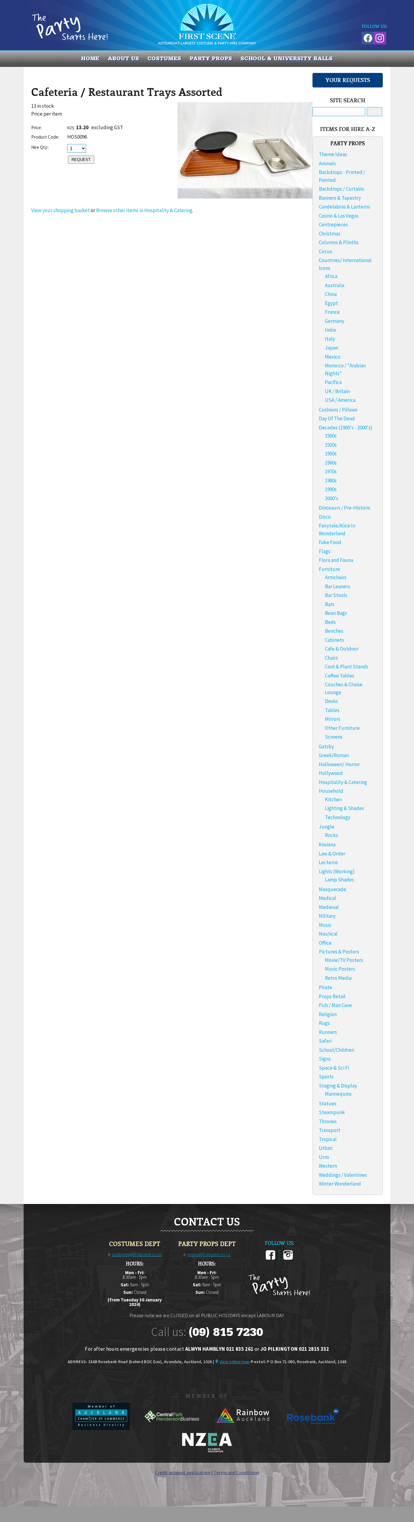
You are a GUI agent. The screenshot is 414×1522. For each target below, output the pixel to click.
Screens (333, 736)
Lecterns (328, 862)
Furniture (329, 569)
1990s (331, 489)
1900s (331, 435)
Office (325, 943)
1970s (331, 471)
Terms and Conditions (236, 1472)
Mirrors (332, 719)
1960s (331, 462)
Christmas (329, 233)
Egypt (331, 303)
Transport (329, 1130)
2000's (331, 498)
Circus (325, 251)
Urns (324, 1157)
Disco (325, 516)
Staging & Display (338, 1085)
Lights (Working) (337, 871)
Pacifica (333, 382)
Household (331, 791)
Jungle (326, 826)
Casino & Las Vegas (339, 215)
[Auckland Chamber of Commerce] (101, 1428)
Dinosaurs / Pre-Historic (345, 507)
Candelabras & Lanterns (344, 206)
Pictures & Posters (339, 951)
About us (123, 58)
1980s (331, 480)
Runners (328, 1032)
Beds (330, 622)
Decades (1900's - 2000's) (345, 427)
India (330, 329)
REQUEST (81, 159)
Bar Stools (336, 595)
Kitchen (333, 799)
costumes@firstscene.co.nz (137, 1254)
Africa (331, 276)
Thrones (328, 1121)
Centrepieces (333, 224)
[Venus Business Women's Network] (207, 1451)
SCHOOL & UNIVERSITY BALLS (287, 58)
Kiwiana (327, 844)
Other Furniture (342, 728)
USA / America (340, 400)
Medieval (329, 907)
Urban (325, 1148)
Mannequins (338, 1094)
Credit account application (182, 1472)
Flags (324, 551)
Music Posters (340, 969)
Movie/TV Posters (344, 960)
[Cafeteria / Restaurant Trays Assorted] (245, 196)
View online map (234, 1361)
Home (90, 58)
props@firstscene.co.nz (209, 1254)
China (331, 294)
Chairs (331, 657)
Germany (334, 321)
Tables (332, 710)
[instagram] (288, 1258)
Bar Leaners (337, 586)
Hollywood (331, 773)
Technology (337, 817)
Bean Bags (336, 613)
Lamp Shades (339, 879)
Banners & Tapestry (340, 198)
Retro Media (338, 978)
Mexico (332, 356)
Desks (331, 701)
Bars (329, 604)
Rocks (331, 835)
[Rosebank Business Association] (313, 1428)
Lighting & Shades (344, 808)
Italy (330, 339)
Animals (327, 163)
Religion (328, 1014)
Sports (326, 1076)
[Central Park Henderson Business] (172, 1428)
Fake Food (330, 542)
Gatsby (326, 746)
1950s (331, 453)
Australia (334, 285)
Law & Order (332, 853)
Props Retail (332, 996)
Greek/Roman (334, 755)
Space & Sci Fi (334, 1067)
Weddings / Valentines (343, 1175)
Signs (325, 1058)
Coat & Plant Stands (346, 666)
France (332, 312)
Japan (331, 347)
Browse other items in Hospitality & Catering (144, 210)
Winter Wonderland (340, 1183)
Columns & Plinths (339, 242)
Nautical (328, 933)
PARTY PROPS (211, 58)
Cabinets (334, 640)
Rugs (324, 1023)
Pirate (325, 987)
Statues (327, 1103)
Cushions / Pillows (338, 409)
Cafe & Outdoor (342, 648)
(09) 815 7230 (226, 1332)
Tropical (328, 1139)
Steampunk (332, 1112)
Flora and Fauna (336, 560)
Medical (327, 898)
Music (325, 925)
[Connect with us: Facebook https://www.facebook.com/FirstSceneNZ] (367, 37)
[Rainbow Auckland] (243, 1428)
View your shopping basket (60, 210)
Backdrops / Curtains (341, 188)
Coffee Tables (339, 675)
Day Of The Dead (337, 418)
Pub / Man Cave (335, 1005)
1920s (331, 444)
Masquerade (332, 889)
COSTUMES (164, 58)
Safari (325, 1041)
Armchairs (335, 577)
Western (328, 1166)
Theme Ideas (333, 154)
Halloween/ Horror (339, 764)
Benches (334, 631)
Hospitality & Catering (343, 782)
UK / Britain (337, 391)
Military (327, 916)
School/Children (336, 1050)
